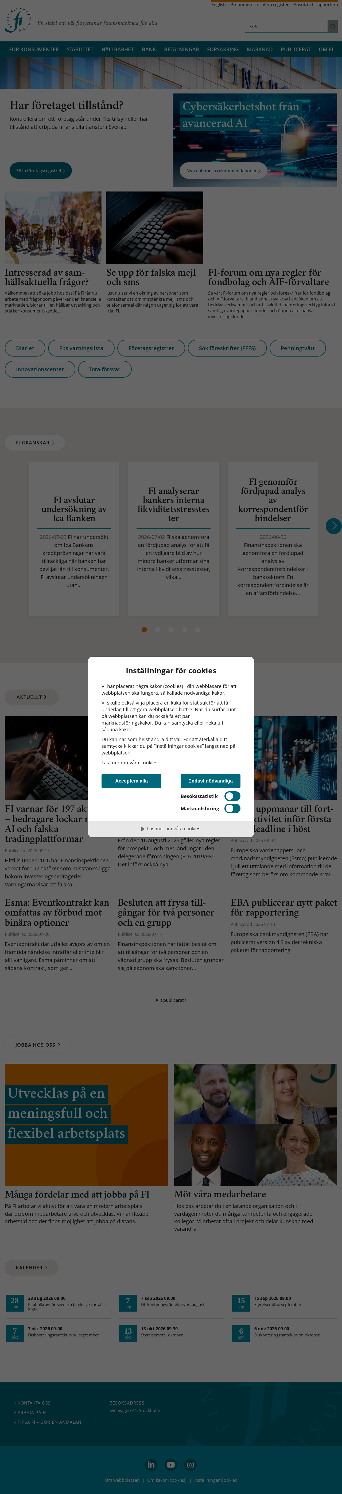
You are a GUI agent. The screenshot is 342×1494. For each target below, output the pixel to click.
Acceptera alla (131, 781)
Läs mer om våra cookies (130, 762)
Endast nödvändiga (210, 781)
